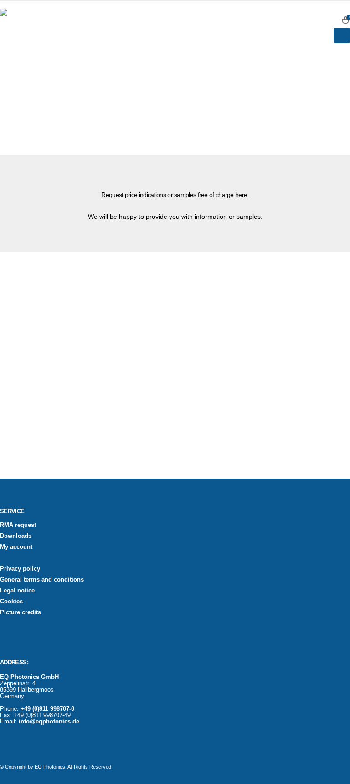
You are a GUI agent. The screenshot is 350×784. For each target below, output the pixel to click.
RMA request (18, 525)
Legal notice (17, 590)
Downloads (15, 536)
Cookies (11, 601)
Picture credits (20, 612)
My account (16, 547)
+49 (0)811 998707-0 (47, 709)
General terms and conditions (42, 580)
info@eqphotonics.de (49, 721)
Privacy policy (20, 569)
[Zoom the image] (33, 292)
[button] (331, 20)
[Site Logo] (23, 31)
